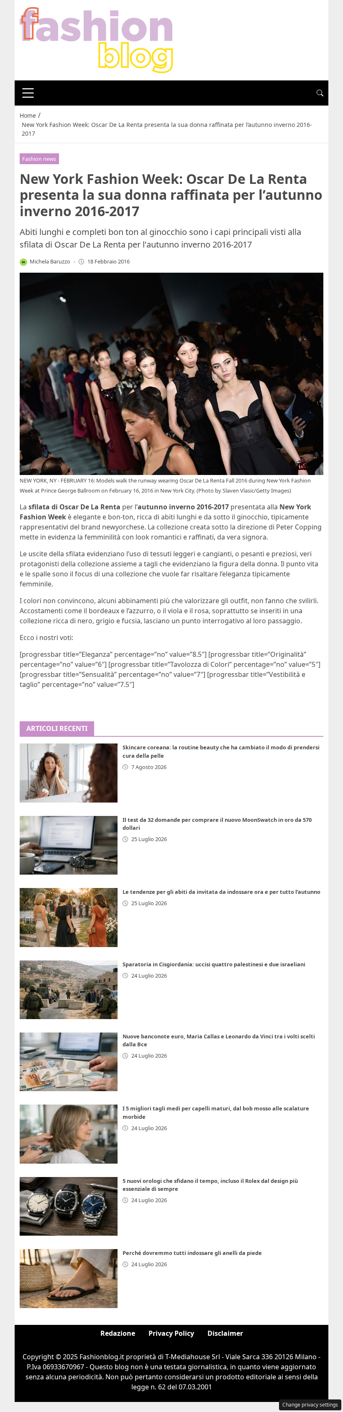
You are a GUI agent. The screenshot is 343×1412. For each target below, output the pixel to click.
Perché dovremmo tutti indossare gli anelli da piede (192, 1253)
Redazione (117, 1333)
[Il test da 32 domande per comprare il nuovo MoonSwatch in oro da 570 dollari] (69, 845)
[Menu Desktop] (28, 93)
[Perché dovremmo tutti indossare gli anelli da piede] (69, 1278)
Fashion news (39, 159)
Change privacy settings (310, 1404)
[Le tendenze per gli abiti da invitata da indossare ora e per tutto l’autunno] (69, 917)
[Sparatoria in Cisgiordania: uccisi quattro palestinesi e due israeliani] (69, 989)
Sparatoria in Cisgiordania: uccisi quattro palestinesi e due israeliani (214, 964)
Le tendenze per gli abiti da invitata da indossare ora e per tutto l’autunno (221, 892)
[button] (320, 93)
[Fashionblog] (96, 39)
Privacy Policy (171, 1333)
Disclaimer (225, 1333)
